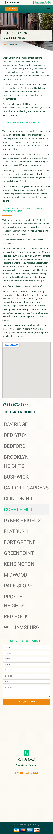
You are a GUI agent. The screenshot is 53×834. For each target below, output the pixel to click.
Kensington (19, 564)
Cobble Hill (19, 509)
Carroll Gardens (26, 488)
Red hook (16, 616)
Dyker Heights (22, 520)
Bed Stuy (15, 435)
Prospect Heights (16, 601)
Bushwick (16, 477)
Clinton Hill (20, 498)
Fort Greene (19, 542)
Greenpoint (19, 553)
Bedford (14, 446)
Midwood (15, 575)
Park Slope (18, 586)
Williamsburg (21, 627)
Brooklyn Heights (16, 462)
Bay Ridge (16, 424)
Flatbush (16, 531)
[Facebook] (4, 2)
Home (6, 44)
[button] (48, 9)
